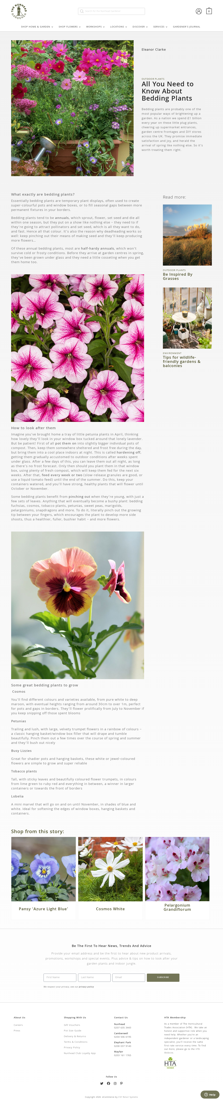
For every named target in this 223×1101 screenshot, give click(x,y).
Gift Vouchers (72, 1025)
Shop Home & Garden (35, 27)
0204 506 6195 (122, 1037)
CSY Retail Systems (128, 1097)
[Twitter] (101, 1084)
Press (17, 1031)
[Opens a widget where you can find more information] (210, 1095)
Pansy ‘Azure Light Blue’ (43, 909)
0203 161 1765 (122, 1055)
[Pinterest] (121, 1084)
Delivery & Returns (75, 1037)
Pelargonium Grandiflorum (177, 907)
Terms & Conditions (75, 1042)
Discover (139, 27)
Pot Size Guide (72, 1031)
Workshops (94, 27)
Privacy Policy (72, 1048)
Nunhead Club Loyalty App (80, 1053)
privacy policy (86, 987)
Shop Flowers (68, 27)
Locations (117, 27)
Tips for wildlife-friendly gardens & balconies (182, 362)
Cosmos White (110, 909)
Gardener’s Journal (186, 27)
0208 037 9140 (122, 1046)
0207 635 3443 (122, 1028)
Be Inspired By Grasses (178, 277)
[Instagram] (115, 1084)
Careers (18, 1025)
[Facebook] (108, 1084)
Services (158, 27)
